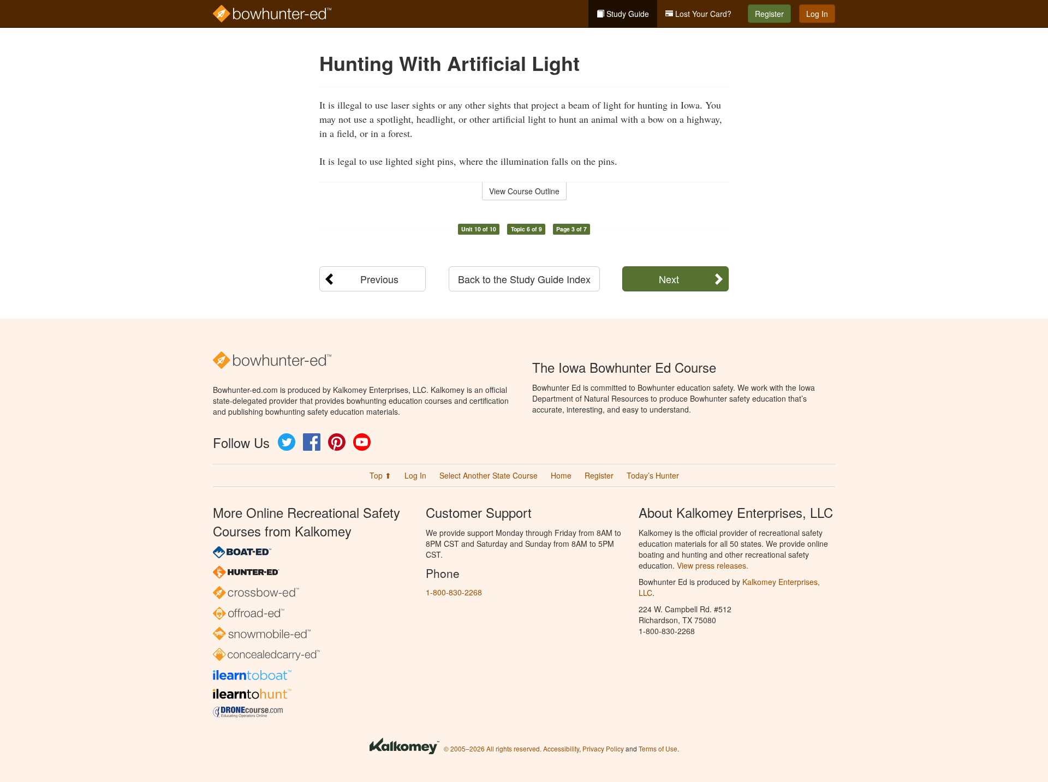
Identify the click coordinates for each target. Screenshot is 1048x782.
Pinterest (337, 442)
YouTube (362, 442)
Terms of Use (658, 748)
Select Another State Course (488, 475)
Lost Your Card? (702, 13)
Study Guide (626, 13)
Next (669, 279)
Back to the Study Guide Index (524, 279)
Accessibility (561, 748)
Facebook (311, 442)
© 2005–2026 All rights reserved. (492, 748)
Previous (379, 279)
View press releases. (712, 565)
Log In (817, 13)
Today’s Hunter (653, 475)
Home (561, 475)
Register (769, 13)
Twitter (286, 442)
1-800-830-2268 (454, 592)
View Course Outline (524, 191)
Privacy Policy (603, 748)
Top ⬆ (380, 475)
